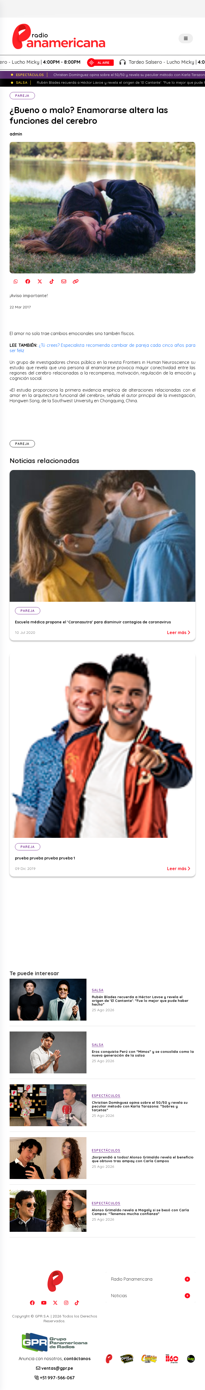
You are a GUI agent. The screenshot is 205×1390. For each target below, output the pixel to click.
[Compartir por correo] (64, 282)
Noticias (119, 1295)
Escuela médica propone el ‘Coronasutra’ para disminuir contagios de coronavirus (93, 622)
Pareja (22, 96)
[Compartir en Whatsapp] (16, 282)
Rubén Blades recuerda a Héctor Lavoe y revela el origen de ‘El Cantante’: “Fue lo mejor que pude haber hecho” (140, 1000)
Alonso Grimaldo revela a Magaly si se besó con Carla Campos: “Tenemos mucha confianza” (140, 1212)
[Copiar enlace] (76, 282)
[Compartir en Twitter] (40, 282)
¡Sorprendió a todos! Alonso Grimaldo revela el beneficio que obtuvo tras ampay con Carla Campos (143, 1159)
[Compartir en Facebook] (28, 282)
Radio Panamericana (131, 1279)
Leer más (177, 632)
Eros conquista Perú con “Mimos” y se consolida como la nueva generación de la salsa (143, 1053)
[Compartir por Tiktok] (52, 282)
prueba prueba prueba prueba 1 (45, 858)
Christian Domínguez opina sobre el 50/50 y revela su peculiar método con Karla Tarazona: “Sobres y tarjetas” (140, 1106)
